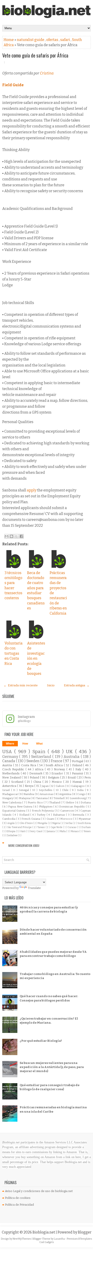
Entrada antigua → (76, 685)
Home (9, 40)
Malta (63, 831)
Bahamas (59, 814)
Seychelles (46, 790)
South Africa (55, 765)
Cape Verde (57, 827)
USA (8, 751)
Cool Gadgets (46, 1242)
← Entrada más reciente (21, 685)
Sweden (33, 761)
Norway (60, 769)
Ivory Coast (36, 831)
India (81, 790)
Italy (79, 769)
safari (65, 40)
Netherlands (11, 773)
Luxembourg (78, 798)
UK (70, 751)
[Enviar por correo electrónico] (6, 536)
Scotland (18, 781)
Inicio (51, 685)
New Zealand (12, 777)
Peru (87, 777)
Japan (45, 786)
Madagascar (10, 794)
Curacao (72, 827)
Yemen (87, 831)
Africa (40, 769)
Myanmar (85, 818)
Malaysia (25, 798)
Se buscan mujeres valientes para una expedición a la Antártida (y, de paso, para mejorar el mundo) (52, 1067)
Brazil (72, 777)
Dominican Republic (72, 806)
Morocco (66, 818)
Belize (70, 802)
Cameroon (67, 810)
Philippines (46, 806)
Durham (86, 827)
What (39, 743)
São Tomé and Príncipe (19, 827)
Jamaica (51, 831)
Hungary (8, 798)
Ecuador (57, 773)
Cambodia (9, 818)
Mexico (57, 781)
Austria (7, 765)
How (25, 743)
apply (32, 490)
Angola (11, 823)
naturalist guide (31, 40)
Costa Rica (29, 765)
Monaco (75, 831)
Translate (34, 888)
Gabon (60, 786)
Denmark (36, 773)
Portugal (78, 761)
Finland (77, 765)
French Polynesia (43, 810)
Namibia (29, 794)
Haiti (23, 831)
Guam (50, 818)
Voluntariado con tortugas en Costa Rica (14, 653)
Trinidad (58, 798)
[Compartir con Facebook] (21, 536)
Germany (10, 756)
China (37, 781)
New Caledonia (12, 802)
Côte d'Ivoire (26, 823)
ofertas (52, 40)
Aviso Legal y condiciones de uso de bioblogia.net (39, 1191)
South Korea (84, 823)
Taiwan (41, 827)
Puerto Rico (36, 802)
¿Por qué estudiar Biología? (41, 1040)
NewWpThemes (22, 1238)
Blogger (84, 1232)
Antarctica (9, 786)
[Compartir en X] (16, 536)
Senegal (24, 790)
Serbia (69, 823)
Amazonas (47, 794)
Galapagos (78, 786)
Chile (66, 790)
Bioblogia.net (44, 1232)
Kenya (29, 786)
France (57, 761)
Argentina (65, 794)
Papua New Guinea (20, 806)
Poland (35, 777)
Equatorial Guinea (14, 810)
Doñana (86, 802)
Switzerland (41, 756)
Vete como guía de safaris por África (35, 55)
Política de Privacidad (19, 1204)
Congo (81, 794)
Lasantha (59, 1238)
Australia (72, 756)
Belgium (54, 777)
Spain (40, 751)
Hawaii (77, 781)
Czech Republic (14, 769)
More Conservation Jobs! (23, 845)
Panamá (78, 773)
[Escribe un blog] (11, 536)
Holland (24, 814)
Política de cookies (17, 1198)
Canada (9, 761)
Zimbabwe (12, 835)
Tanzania (42, 798)
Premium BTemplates (79, 1238)
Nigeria (56, 823)
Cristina (46, 73)
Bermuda (78, 814)
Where (10, 743)
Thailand (55, 802)
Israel (6, 790)
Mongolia (43, 823)
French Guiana (31, 818)
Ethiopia (11, 831)
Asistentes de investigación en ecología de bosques (36, 658)
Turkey (41, 814)
